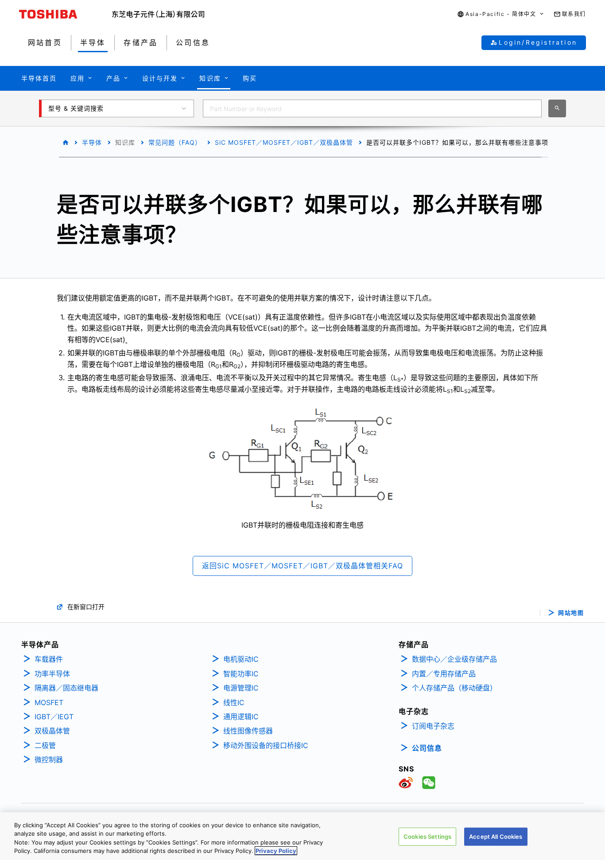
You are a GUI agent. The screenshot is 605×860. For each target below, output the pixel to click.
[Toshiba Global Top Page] (65, 14)
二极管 (45, 745)
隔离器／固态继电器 (66, 687)
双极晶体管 (52, 730)
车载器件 (49, 659)
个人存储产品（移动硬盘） (454, 687)
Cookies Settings (427, 836)
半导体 (92, 142)
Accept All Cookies (495, 836)
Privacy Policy (276, 850)
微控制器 (49, 759)
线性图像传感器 (248, 730)
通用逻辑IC (241, 716)
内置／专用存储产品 (444, 673)
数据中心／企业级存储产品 (454, 659)
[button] (501, 14)
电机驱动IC (241, 659)
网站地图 (571, 612)
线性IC (233, 702)
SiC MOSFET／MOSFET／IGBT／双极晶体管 (284, 142)
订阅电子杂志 (433, 725)
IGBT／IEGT (54, 716)
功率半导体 (52, 673)
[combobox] (372, 108)
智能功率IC (241, 673)
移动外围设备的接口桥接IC (265, 745)
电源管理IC (241, 687)
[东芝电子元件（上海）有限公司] (158, 14)
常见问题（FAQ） (175, 142)
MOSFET (49, 702)
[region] (302, 836)
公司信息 (427, 748)
